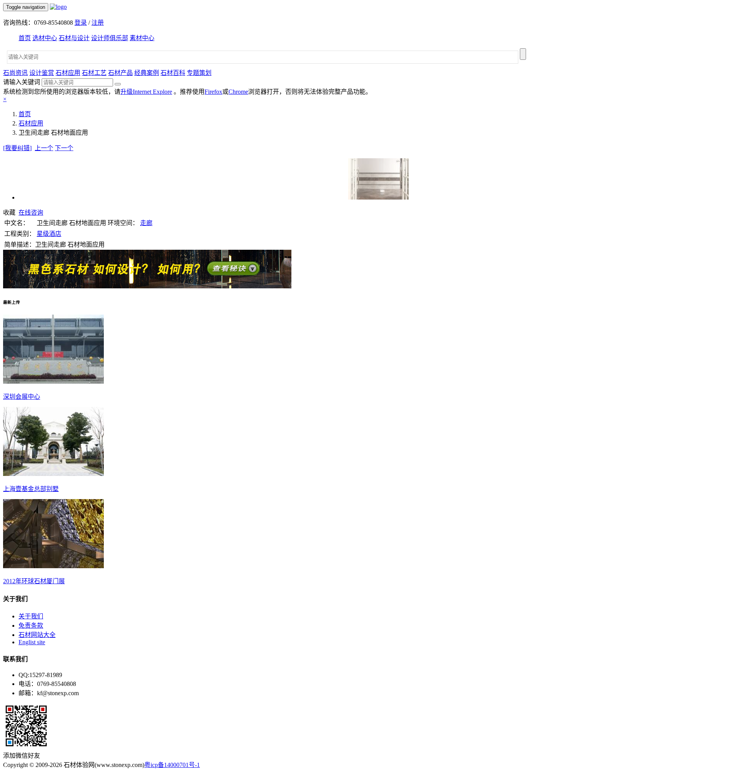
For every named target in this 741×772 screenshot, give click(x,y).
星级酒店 (49, 233)
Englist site (32, 642)
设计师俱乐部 (109, 38)
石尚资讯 (15, 72)
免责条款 (31, 625)
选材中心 (44, 38)
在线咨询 (31, 212)
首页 (25, 38)
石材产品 (120, 72)
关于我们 (31, 616)
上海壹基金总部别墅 (31, 489)
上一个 (44, 148)
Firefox (213, 91)
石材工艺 (94, 72)
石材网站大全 (37, 634)
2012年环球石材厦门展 (34, 581)
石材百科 (173, 72)
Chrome (238, 91)
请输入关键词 (21, 82)
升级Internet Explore (146, 91)
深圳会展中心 (21, 396)
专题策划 (199, 72)
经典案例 (146, 72)
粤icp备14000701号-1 (172, 765)
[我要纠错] (17, 148)
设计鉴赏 (41, 72)
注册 (97, 22)
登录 (80, 22)
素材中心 (142, 38)
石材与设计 (74, 38)
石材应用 (68, 72)
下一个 (64, 148)
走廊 (146, 223)
